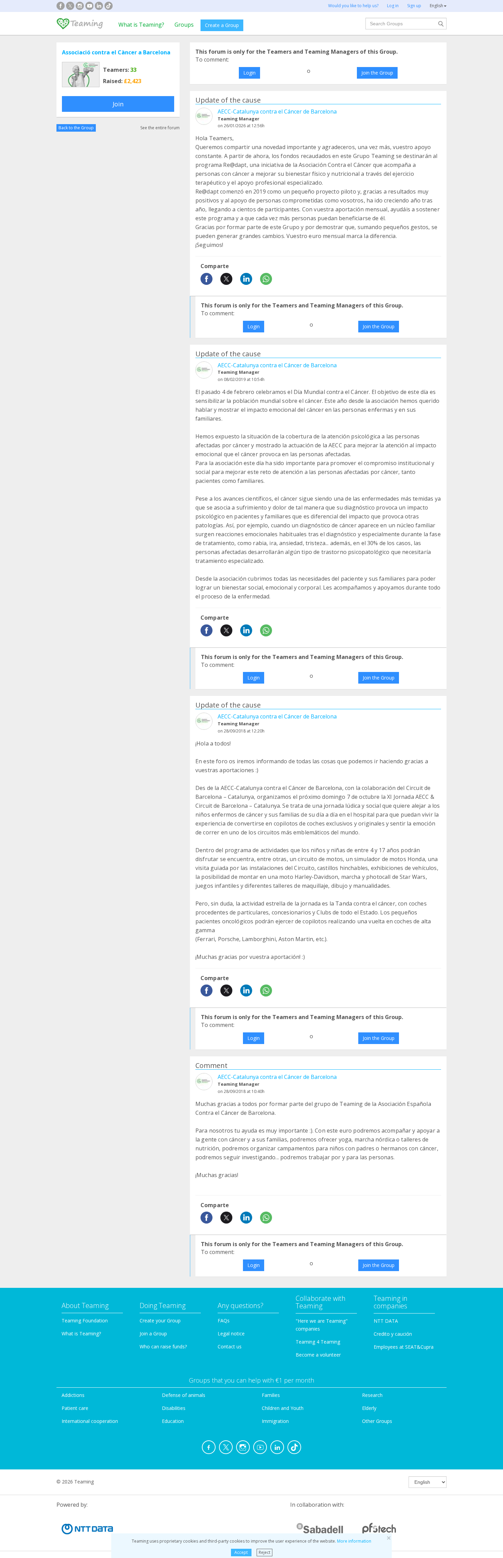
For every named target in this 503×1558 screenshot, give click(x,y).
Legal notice (231, 1333)
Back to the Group (76, 128)
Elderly (369, 1408)
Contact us (230, 1346)
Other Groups (377, 1421)
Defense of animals (183, 1395)
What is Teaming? (141, 24)
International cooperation (90, 1421)
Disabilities (173, 1408)
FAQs (224, 1320)
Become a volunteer (318, 1354)
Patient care (75, 1408)
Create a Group (222, 25)
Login (249, 72)
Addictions (73, 1395)
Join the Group (377, 72)
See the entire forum (160, 128)
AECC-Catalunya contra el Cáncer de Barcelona (277, 111)
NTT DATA (386, 1321)
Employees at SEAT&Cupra (404, 1347)
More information (354, 1541)
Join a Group (153, 1333)
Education (173, 1421)
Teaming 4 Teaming (318, 1341)
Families (271, 1395)
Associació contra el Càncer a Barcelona (116, 52)
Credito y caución (393, 1334)
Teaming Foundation (85, 1320)
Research (372, 1395)
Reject (264, 1552)
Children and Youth (283, 1408)
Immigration (275, 1421)
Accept (241, 1552)
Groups (184, 24)
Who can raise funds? (163, 1346)
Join (118, 104)
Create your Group (160, 1320)
